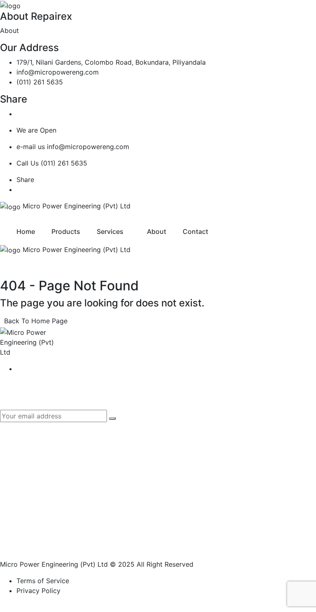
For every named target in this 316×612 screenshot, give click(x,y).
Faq (186, 431)
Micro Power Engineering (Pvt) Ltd (54, 564)
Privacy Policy (38, 590)
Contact (195, 231)
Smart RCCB (200, 445)
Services (110, 231)
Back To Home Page (35, 321)
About (156, 231)
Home (25, 231)
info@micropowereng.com (57, 72)
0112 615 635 (201, 520)
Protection (32, 506)
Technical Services (45, 535)
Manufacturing (38, 492)
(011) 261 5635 (39, 82)
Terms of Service (42, 581)
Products (65, 231)
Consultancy (35, 520)
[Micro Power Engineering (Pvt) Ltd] (10, 5)
